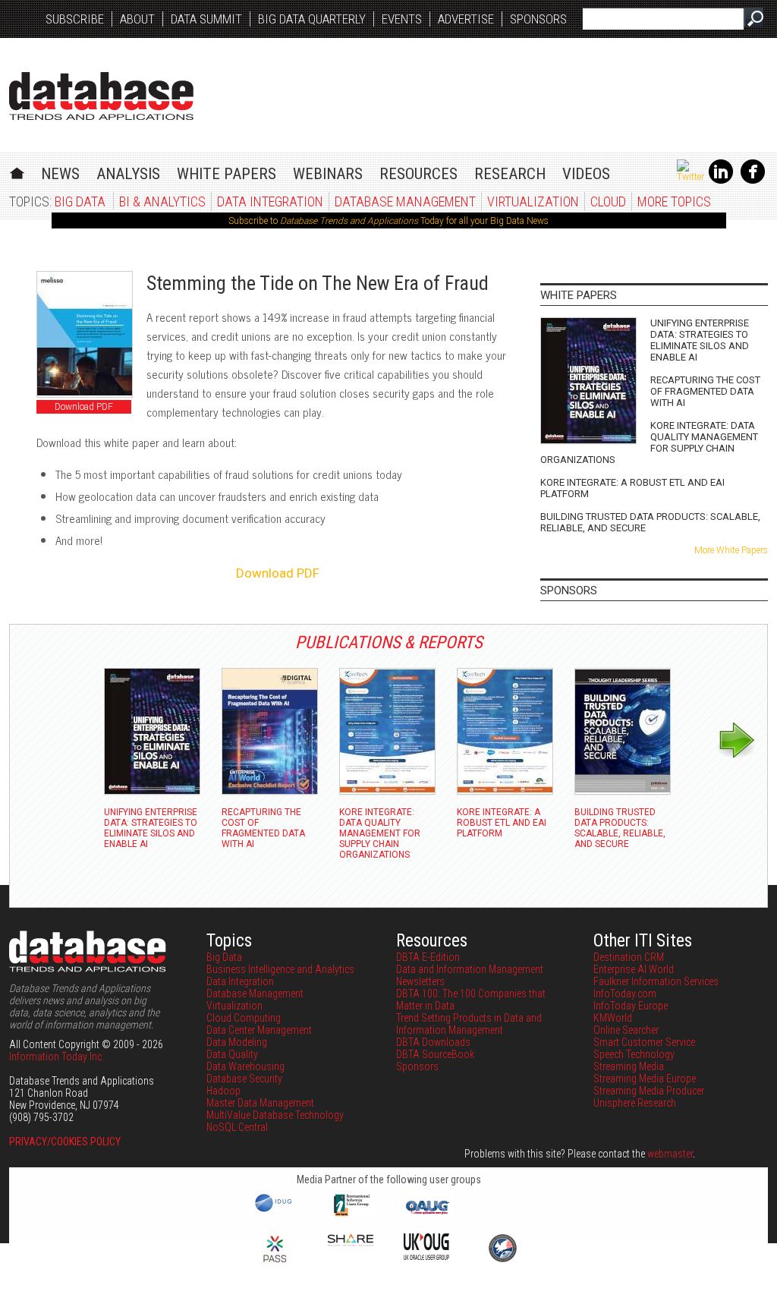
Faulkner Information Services (656, 981)
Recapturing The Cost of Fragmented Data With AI (705, 391)
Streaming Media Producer (648, 1091)
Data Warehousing (245, 1066)
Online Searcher (626, 1030)
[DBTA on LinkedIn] (721, 180)
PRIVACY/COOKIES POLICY (65, 1141)
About (137, 19)
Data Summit (206, 19)
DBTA (101, 96)
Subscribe (75, 19)
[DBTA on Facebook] (753, 180)
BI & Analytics (162, 201)
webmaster (670, 1154)
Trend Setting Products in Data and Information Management (469, 1024)
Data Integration (270, 201)
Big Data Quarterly (312, 19)
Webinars (328, 174)
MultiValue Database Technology (275, 1115)
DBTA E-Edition (428, 957)
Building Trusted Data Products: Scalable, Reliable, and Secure (650, 522)
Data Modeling (236, 1042)
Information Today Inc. (56, 1056)
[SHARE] (350, 1242)
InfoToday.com (624, 993)
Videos (586, 174)
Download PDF (84, 407)
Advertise (466, 19)
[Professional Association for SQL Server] (274, 1264)
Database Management (405, 201)
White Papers (226, 174)
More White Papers (731, 550)
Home (17, 171)
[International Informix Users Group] (351, 1214)
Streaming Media (628, 1066)
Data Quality (232, 1054)
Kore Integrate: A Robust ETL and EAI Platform (632, 488)
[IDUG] (275, 1211)
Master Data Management (260, 1103)
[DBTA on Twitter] (690, 177)
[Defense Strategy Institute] (502, 1260)
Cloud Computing (243, 1018)
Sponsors (538, 19)
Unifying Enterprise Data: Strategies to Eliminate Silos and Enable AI (699, 340)
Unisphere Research (634, 1103)
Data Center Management (259, 1030)
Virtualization (533, 201)
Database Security (244, 1078)
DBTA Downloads (433, 1042)
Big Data (80, 201)
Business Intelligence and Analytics (280, 969)
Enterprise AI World (633, 969)
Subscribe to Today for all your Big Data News (388, 221)
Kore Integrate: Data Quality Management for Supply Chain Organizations (649, 442)
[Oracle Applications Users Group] (426, 1214)
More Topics (674, 201)
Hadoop (223, 1091)
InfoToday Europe (630, 1006)
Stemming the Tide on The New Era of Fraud (317, 283)
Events (402, 19)
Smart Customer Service (644, 1042)
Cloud (608, 201)
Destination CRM (628, 957)
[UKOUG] (426, 1256)
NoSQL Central (237, 1127)
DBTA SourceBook (435, 1054)
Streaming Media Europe (644, 1078)
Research (510, 174)
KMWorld (612, 1018)
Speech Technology (634, 1054)
